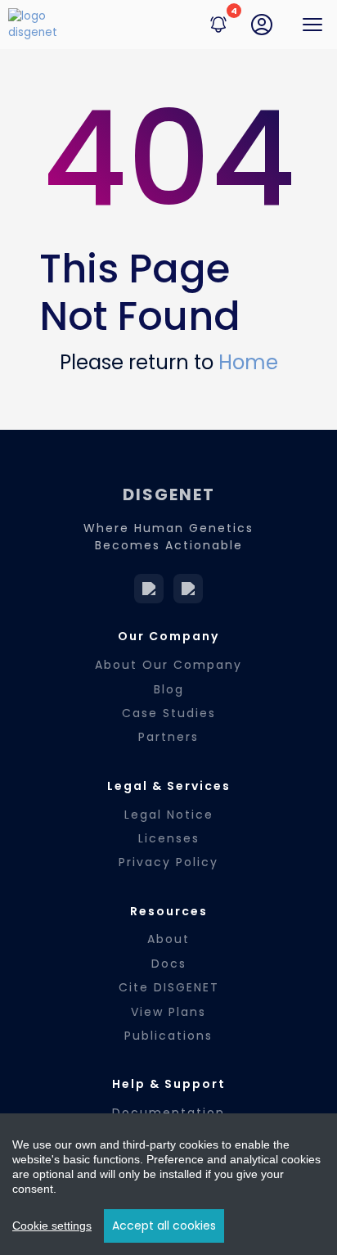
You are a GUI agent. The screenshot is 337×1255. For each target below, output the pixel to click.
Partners (168, 737)
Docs (168, 963)
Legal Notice (168, 814)
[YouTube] (188, 588)
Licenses (169, 838)
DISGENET (169, 494)
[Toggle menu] (312, 24)
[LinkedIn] (149, 588)
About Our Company (168, 665)
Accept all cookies (164, 1225)
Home (248, 362)
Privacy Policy (168, 862)
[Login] (261, 24)
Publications (168, 1035)
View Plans (168, 1012)
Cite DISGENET (169, 987)
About (168, 939)
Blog (169, 689)
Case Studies (169, 713)
